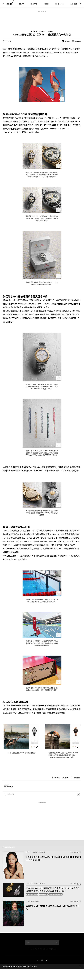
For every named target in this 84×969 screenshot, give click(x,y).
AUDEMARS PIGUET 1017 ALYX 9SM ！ (52, 889)
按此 (30, 966)
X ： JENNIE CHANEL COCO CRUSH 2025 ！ (53, 858)
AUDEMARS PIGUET (32, 894)
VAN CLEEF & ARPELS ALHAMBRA (52, 907)
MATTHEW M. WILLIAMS (55, 894)
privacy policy (43, 949)
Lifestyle (34, 31)
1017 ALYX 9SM (43, 894)
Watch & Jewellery (46, 31)
